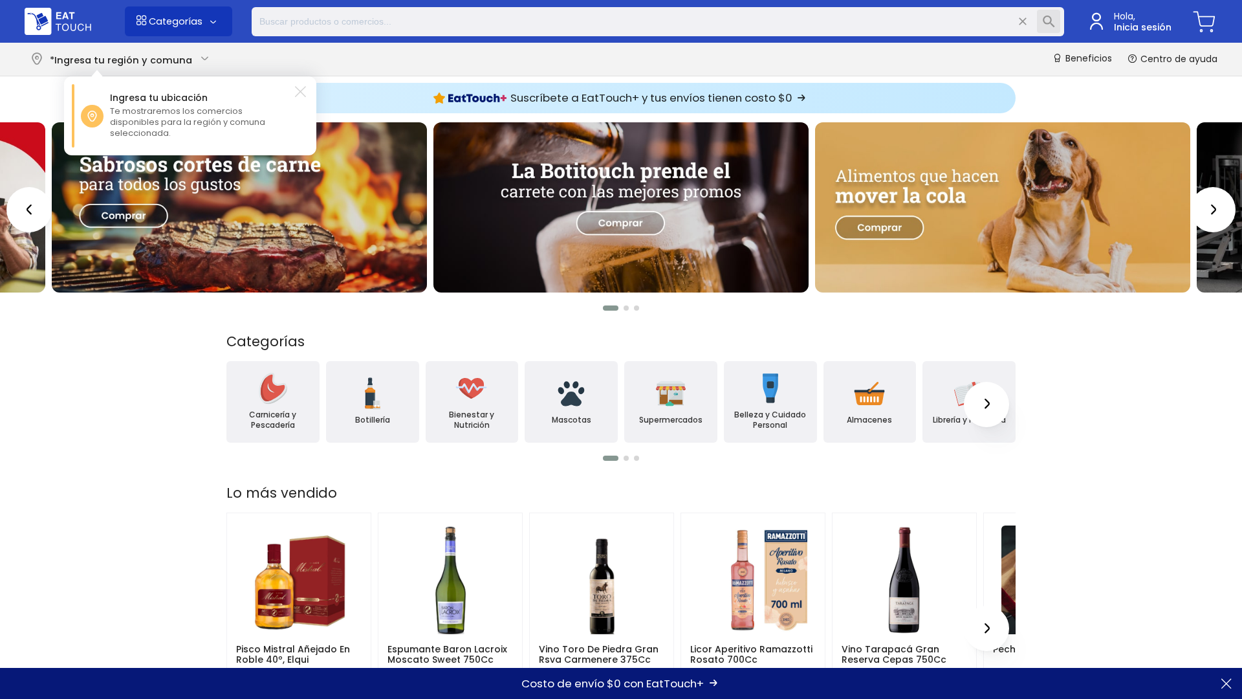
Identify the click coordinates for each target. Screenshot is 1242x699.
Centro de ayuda (1177, 58)
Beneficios (1087, 59)
